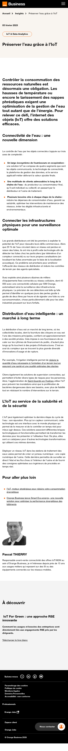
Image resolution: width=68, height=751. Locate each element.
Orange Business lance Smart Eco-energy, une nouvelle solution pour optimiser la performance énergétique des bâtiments (35, 501)
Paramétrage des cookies (16, 685)
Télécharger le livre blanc (15, 640)
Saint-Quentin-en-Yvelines (41, 381)
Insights (19, 13)
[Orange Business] (13, 4)
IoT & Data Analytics (17, 34)
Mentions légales (12, 691)
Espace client (11, 722)
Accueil (6, 13)
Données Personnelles (15, 693)
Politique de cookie (13, 688)
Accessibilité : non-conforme (17, 696)
